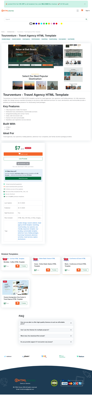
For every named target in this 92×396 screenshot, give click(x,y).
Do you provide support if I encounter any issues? (37, 342)
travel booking (53, 39)
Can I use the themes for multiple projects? (35, 330)
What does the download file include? (33, 336)
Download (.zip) (23, 163)
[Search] (86, 19)
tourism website (16, 39)
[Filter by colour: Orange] (49, 24)
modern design (6, 39)
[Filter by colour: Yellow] (61, 24)
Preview (23, 266)
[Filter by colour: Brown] (39, 24)
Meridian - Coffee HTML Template (14, 262)
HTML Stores (18, 387)
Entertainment (10, 31)
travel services (28, 237)
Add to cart (24, 154)
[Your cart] (82, 10)
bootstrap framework (24, 235)
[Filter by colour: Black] (34, 24)
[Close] (85, 4)
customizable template (30, 231)
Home (2, 31)
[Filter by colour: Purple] (54, 24)
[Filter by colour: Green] (46, 24)
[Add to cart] (17, 266)
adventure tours (22, 233)
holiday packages (33, 233)
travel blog (44, 39)
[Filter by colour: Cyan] (41, 24)
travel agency (26, 39)
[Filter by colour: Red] (56, 24)
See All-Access (23, 178)
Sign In (88, 10)
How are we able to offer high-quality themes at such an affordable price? (43, 323)
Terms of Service (25, 383)
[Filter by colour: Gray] (44, 24)
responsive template (29, 229)
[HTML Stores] (7, 11)
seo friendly (71, 39)
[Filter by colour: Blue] (36, 24)
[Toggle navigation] (78, 11)
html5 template (36, 39)
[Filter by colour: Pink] (51, 24)
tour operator (62, 39)
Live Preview (23, 159)
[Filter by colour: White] (59, 24)
